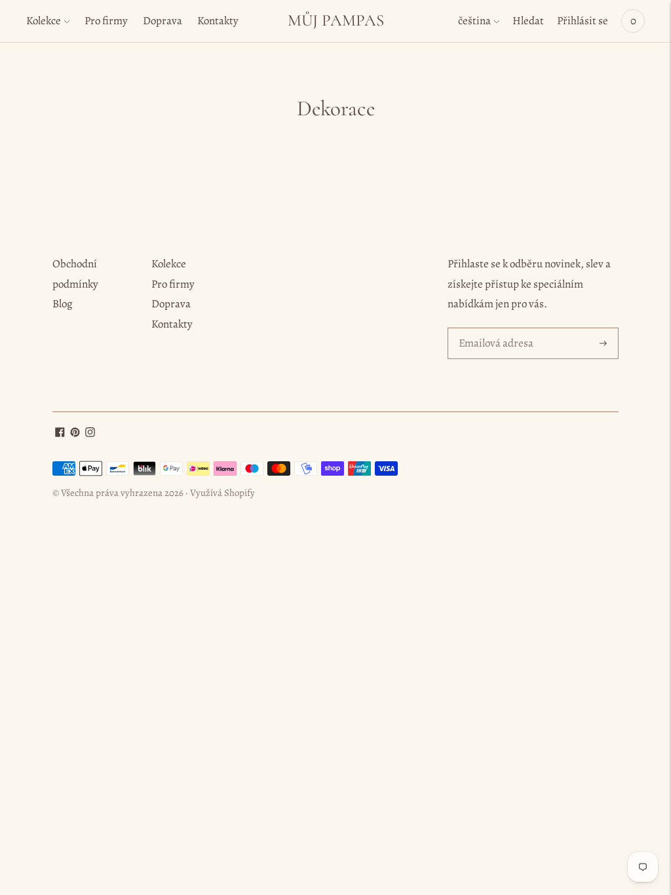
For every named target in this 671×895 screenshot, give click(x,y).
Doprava (162, 20)
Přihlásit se (582, 20)
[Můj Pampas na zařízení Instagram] (90, 433)
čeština (474, 20)
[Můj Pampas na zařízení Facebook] (60, 433)
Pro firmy (106, 20)
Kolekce (43, 20)
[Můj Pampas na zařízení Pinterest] (75, 433)
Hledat (528, 20)
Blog (62, 303)
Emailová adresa (494, 328)
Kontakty (218, 20)
